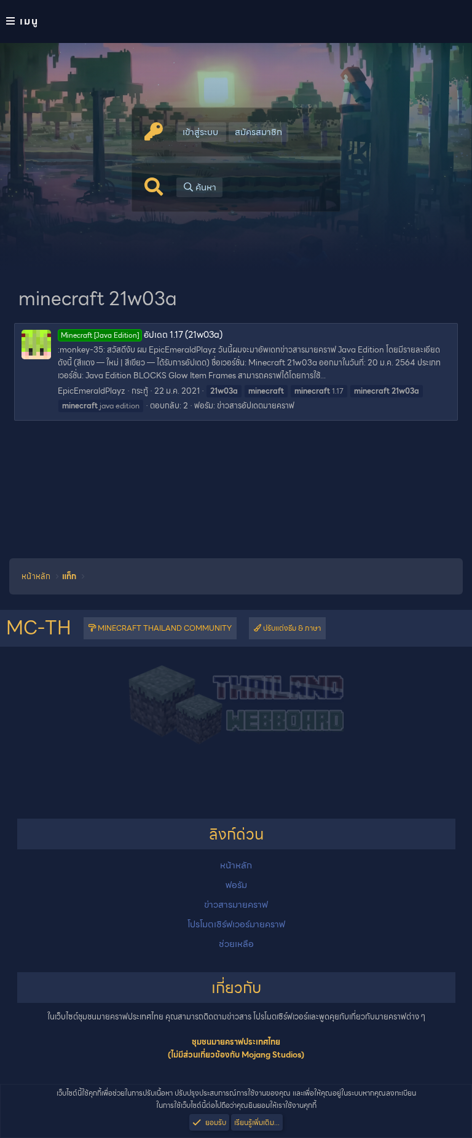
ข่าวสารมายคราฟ (236, 904)
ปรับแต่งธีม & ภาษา (291, 628)
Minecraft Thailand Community (164, 628)
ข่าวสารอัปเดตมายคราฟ (255, 405)
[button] (236, 21)
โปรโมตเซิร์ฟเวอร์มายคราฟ (236, 924)
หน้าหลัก (236, 865)
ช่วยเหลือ (236, 944)
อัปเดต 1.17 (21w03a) (141, 334)
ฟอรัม (236, 885)
